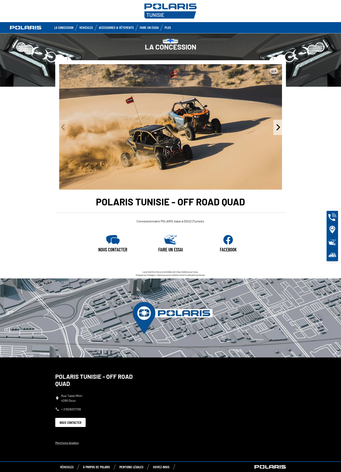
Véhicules (67, 467)
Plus (168, 27)
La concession (63, 27)
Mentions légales (67, 443)
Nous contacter (70, 422)
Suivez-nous (161, 467)
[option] (170, 127)
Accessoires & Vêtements (116, 27)
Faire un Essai (149, 27)
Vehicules (86, 27)
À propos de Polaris (96, 467)
